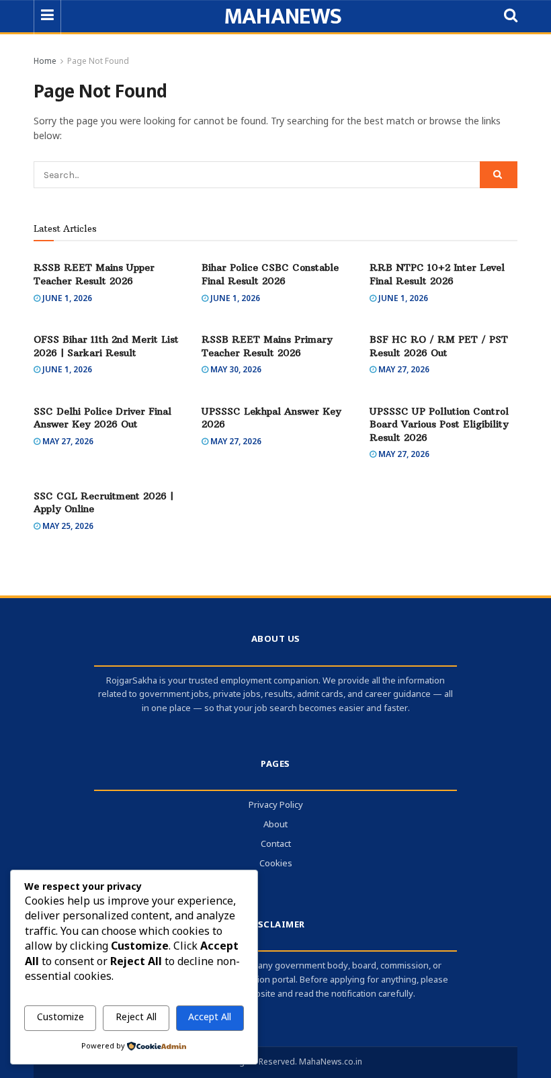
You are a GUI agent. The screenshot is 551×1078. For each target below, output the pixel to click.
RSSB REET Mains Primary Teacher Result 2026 (267, 346)
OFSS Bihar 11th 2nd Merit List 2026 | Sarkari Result (106, 346)
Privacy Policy (276, 805)
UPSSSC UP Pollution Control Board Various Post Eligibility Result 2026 (439, 424)
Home (45, 61)
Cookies (275, 864)
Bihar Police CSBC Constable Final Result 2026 (270, 274)
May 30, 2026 (234, 370)
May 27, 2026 (402, 370)
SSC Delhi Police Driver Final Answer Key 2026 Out (102, 418)
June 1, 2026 (66, 299)
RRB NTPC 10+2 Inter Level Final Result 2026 (437, 274)
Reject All (136, 1017)
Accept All (209, 1017)
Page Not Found (98, 61)
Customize (60, 1017)
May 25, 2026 (66, 527)
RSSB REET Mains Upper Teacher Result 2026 (94, 274)
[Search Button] (498, 174)
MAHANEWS (283, 16)
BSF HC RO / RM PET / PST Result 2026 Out (439, 346)
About (275, 825)
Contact (276, 844)
